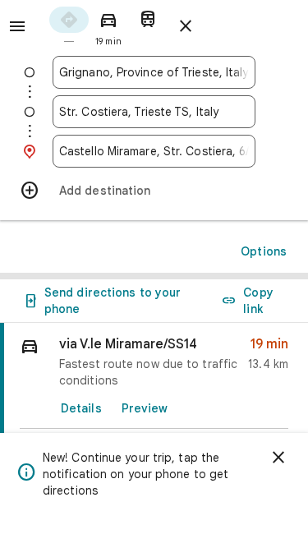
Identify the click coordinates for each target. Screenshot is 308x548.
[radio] (69, 25)
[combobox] (154, 72)
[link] (154, 410)
